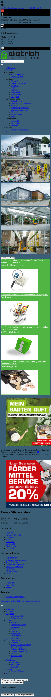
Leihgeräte (15, 97)
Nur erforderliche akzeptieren (12, 682)
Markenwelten (16, 114)
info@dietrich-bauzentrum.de (12, 8)
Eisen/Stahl (15, 92)
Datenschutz (16, 601)
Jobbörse (14, 125)
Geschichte (15, 121)
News (13, 116)
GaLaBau (15, 90)
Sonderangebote (17, 74)
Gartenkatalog (16, 101)
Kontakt (9, 669)
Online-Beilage (17, 77)
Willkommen (11, 68)
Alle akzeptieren (7, 680)
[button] (2, 64)
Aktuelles (9, 70)
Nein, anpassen (21, 680)
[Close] (2, 605)
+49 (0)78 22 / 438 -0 (32, 8)
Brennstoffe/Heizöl (18, 83)
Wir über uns (11, 660)
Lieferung (15, 112)
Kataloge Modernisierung (21, 103)
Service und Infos (13, 640)
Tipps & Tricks (17, 105)
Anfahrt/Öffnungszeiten (20, 130)
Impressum (5, 601)
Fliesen (13, 88)
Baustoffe (14, 81)
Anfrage (9, 132)
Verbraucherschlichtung (31, 601)
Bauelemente (16, 94)
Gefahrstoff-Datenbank (20, 108)
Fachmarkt (15, 86)
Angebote (10, 614)
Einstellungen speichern (24, 695)
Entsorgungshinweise (19, 110)
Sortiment (9, 620)
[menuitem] (2, 3)
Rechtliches (15, 123)
